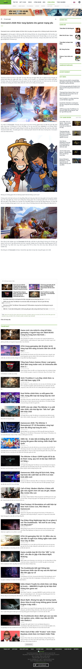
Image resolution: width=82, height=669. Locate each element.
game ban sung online (21, 314)
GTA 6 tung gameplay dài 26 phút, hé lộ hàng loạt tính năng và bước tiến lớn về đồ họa (47, 287)
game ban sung (8, 314)
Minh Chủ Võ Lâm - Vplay (66, 35)
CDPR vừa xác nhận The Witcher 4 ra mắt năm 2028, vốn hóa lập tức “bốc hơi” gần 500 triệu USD (38, 409)
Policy (44, 662)
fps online (14, 314)
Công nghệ (37, 2)
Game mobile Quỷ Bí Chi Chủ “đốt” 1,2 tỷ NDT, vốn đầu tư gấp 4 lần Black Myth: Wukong (38, 554)
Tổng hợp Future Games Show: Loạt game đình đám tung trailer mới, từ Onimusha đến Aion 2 (20, 294)
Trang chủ (7, 649)
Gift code (22, 2)
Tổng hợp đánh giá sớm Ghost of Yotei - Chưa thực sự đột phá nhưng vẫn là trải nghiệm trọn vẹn (65, 134)
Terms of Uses (39, 662)
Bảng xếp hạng (24, 649)
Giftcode (14, 649)
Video (30, 2)
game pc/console (35, 314)
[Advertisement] (29, 266)
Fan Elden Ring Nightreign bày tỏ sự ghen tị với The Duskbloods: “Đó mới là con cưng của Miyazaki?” (39, 522)
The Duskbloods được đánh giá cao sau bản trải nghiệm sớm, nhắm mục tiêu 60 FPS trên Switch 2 (39, 618)
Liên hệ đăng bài (42, 665)
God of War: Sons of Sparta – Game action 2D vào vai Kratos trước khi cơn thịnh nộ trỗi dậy (65, 124)
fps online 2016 (47, 314)
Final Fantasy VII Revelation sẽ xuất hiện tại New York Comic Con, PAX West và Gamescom (38, 506)
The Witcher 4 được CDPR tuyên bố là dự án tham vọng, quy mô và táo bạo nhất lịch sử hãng (38, 459)
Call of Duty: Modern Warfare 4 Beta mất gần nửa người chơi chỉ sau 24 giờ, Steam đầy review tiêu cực (38, 490)
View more (29, 644)
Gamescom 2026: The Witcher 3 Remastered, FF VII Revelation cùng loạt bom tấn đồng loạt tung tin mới (37, 425)
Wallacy (57, 6)
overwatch (29, 314)
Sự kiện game (39, 649)
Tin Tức (15, 2)
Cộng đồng (51, 2)
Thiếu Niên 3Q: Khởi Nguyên (67, 28)
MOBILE (14, 6)
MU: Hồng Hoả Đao (65, 49)
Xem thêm (78, 117)
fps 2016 (41, 314)
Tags (3, 314)
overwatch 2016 (12, 316)
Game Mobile (58, 649)
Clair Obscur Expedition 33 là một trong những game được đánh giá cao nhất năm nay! (65, 144)
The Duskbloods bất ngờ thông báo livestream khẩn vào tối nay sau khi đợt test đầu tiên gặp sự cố (38, 570)
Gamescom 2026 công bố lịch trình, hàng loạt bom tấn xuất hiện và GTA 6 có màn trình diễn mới (37, 475)
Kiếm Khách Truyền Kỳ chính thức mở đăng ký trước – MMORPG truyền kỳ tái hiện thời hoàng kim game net (39, 586)
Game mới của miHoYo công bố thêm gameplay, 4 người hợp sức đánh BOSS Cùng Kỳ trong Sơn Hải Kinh (20, 287)
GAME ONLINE (21, 6)
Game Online (67, 649)
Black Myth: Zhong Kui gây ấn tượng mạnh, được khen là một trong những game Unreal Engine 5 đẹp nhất (39, 602)
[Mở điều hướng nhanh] (55, 19)
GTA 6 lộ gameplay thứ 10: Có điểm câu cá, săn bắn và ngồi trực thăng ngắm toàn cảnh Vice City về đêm (38, 538)
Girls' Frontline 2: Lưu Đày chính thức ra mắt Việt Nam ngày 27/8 (47, 293)
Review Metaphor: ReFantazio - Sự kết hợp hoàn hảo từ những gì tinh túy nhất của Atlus (65, 162)
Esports (76, 649)
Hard (2, 25)
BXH (44, 2)
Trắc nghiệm (61, 2)
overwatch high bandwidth (29, 316)
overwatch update (19, 316)
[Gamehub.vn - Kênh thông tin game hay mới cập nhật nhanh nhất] (5, 2)
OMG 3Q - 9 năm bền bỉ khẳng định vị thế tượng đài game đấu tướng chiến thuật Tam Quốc (25, 309)
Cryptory (49, 6)
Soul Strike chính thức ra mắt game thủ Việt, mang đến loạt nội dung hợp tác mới (23, 299)
